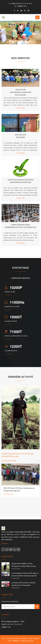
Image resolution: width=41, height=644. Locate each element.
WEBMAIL (16, 641)
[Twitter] (6, 549)
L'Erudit (30, 641)
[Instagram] (18, 549)
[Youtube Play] (10, 549)
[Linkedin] (14, 549)
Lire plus (4, 543)
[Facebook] (2, 549)
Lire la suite (21, 108)
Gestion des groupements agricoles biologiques (20, 92)
